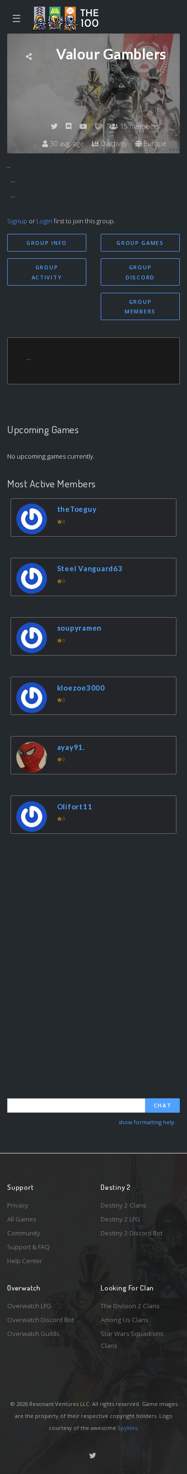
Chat (163, 1105)
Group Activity (47, 272)
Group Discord (140, 272)
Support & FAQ (28, 1247)
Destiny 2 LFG (120, 1219)
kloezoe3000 (81, 687)
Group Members (140, 306)
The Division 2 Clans (130, 1305)
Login (44, 221)
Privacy (17, 1205)
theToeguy (77, 509)
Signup (17, 221)
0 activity (113, 143)
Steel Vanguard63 (90, 568)
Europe (154, 143)
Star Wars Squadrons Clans (132, 1339)
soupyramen (79, 627)
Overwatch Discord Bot (40, 1319)
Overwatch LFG (29, 1305)
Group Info (46, 242)
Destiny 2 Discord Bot (132, 1233)
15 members (139, 126)
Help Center (24, 1260)
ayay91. (71, 747)
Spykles (127, 1427)
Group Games (140, 242)
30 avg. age (66, 143)
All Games (21, 1219)
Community (23, 1233)
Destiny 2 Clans (123, 1205)
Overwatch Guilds (33, 1333)
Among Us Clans (125, 1319)
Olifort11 (75, 806)
